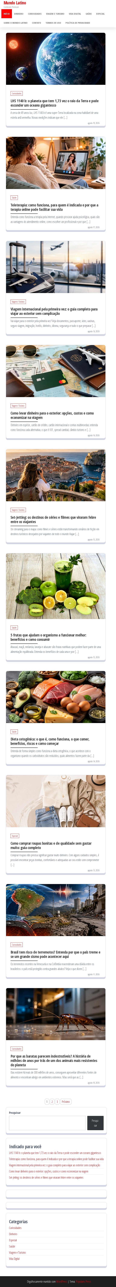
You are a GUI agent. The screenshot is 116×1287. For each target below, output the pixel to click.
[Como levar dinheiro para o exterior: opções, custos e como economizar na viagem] (55, 371)
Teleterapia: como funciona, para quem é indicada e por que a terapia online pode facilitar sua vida (54, 207)
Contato (36, 22)
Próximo (66, 1102)
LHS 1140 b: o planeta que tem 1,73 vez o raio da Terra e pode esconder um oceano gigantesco (54, 103)
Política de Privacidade (78, 22)
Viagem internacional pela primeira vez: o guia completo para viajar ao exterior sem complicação (54, 311)
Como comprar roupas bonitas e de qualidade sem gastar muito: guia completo (51, 845)
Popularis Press (83, 1281)
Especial (100, 13)
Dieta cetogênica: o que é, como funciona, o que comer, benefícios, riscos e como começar (50, 741)
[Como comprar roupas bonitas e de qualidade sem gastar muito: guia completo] (55, 801)
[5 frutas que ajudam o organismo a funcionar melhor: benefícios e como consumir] (55, 586)
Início (7, 13)
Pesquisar (15, 1113)
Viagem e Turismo (55, 13)
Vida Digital (75, 13)
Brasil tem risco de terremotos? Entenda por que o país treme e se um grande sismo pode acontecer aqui (55, 954)
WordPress (61, 1281)
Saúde (89, 13)
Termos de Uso (53, 22)
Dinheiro (18, 13)
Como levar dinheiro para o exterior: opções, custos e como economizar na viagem (52, 415)
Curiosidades (35, 13)
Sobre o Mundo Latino (15, 22)
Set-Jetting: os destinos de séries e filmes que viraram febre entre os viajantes (53, 519)
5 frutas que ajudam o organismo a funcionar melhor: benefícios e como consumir (48, 637)
